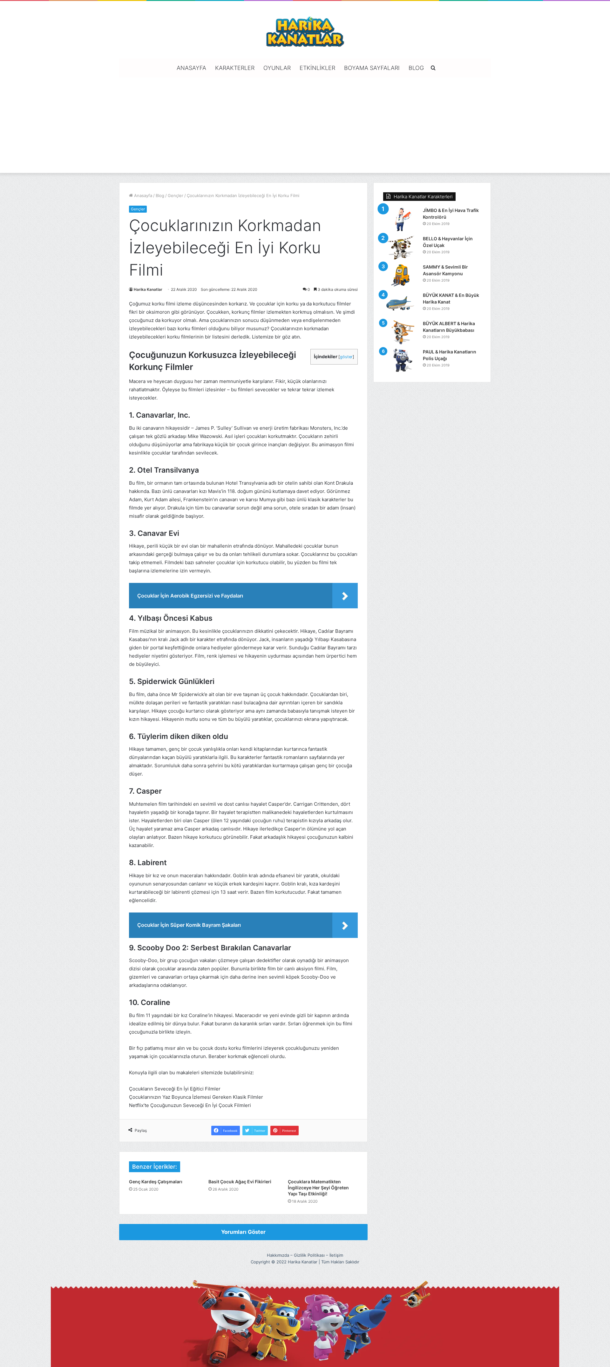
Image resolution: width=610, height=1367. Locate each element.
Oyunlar (277, 68)
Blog (416, 68)
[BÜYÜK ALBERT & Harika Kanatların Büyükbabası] (400, 332)
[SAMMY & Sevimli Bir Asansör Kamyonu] (400, 276)
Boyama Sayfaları (372, 68)
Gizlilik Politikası (309, 1255)
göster (346, 356)
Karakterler (234, 68)
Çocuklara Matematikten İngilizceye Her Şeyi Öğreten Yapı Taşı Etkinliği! (318, 1187)
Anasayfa (191, 68)
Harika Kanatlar (148, 289)
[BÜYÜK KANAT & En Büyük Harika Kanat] (400, 304)
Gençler (175, 195)
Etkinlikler (317, 68)
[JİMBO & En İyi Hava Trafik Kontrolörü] (400, 219)
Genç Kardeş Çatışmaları (155, 1181)
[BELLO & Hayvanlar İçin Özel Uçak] (400, 247)
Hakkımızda (278, 1255)
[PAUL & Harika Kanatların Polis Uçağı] (400, 361)
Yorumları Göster (243, 1232)
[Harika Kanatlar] (305, 30)
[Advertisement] (305, 125)
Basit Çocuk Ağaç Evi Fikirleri (239, 1181)
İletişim (336, 1255)
